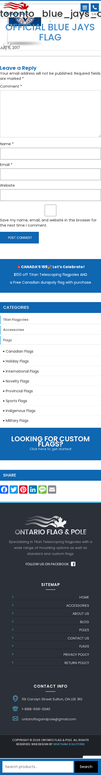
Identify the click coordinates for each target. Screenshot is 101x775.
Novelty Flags (17, 381)
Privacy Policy (76, 654)
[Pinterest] (23, 491)
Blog (84, 621)
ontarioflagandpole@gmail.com (49, 719)
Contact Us (78, 638)
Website (7, 185)
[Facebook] (4, 491)
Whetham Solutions (69, 744)
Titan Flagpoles (15, 319)
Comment (11, 86)
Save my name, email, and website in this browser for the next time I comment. (48, 223)
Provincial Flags (19, 391)
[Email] (52, 491)
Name (7, 143)
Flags (7, 340)
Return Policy (76, 662)
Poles (84, 629)
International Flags (22, 371)
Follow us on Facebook (48, 564)
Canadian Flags (19, 351)
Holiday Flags (17, 361)
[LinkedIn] (33, 491)
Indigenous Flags (20, 410)
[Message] (42, 491)
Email (6, 164)
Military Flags (17, 420)
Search (86, 766)
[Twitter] (14, 491)
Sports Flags (16, 400)
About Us (81, 613)
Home (84, 597)
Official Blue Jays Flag (50, 31)
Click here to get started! (50, 442)
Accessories (13, 329)
